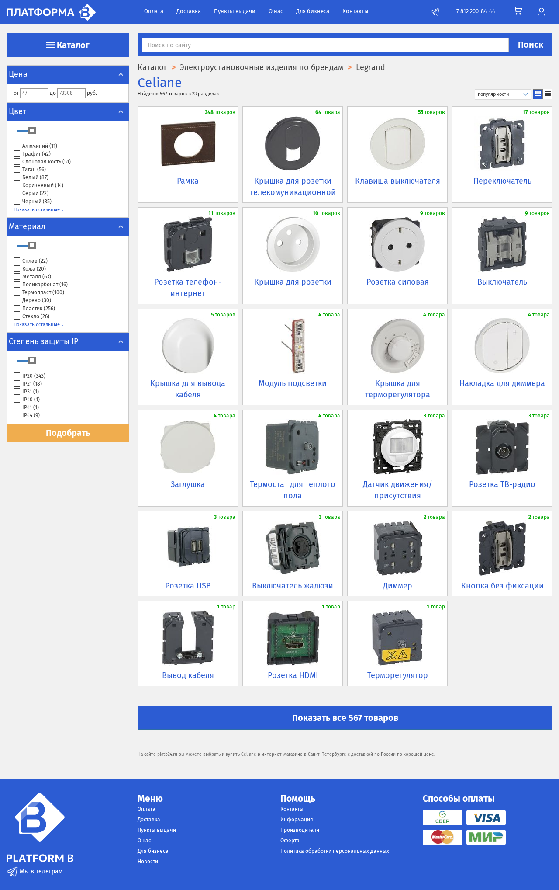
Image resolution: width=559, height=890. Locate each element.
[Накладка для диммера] (502, 346)
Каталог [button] (72, 45)
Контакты (355, 11)
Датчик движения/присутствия (397, 490)
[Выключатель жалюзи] (292, 548)
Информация (296, 820)
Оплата (153, 11)
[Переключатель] (502, 143)
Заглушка (188, 484)
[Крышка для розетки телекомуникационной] (292, 143)
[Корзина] (518, 11)
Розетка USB (188, 586)
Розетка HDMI (293, 675)
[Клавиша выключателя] (397, 143)
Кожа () (34, 269)
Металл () (36, 277)
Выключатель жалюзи (292, 586)
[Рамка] (188, 143)
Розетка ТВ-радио (502, 484)
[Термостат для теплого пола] (292, 447)
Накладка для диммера (502, 383)
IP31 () (30, 392)
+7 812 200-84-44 (474, 11)
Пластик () (38, 309)
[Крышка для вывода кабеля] (188, 346)
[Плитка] (538, 94)
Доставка (188, 11)
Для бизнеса (312, 11)
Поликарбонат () (45, 285)
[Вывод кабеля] (188, 638)
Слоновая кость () (46, 162)
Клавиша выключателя (397, 181)
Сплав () (35, 261)
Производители (299, 830)
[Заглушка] (188, 447)
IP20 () (33, 376)
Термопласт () (43, 292)
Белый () (35, 177)
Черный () (37, 201)
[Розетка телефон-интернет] (188, 244)
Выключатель (502, 282)
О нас (276, 11)
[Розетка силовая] (397, 244)
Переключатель (502, 181)
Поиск (530, 44)
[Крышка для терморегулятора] (397, 346)
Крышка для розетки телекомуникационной (293, 186)
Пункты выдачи (234, 11)
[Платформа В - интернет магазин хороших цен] (51, 11)
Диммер (397, 586)
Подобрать (68, 433)
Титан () (34, 170)
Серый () (35, 193)
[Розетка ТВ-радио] (502, 447)
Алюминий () (39, 146)
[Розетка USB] (188, 548)
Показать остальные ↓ (39, 209)
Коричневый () (42, 185)
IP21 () (32, 384)
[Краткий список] (547, 94)
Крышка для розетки (292, 282)
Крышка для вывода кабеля (187, 389)
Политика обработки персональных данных (334, 851)
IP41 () (30, 407)
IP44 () (31, 415)
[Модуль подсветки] (292, 346)
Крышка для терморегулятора (397, 389)
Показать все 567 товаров (345, 718)
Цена (18, 74)
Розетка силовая (397, 282)
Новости (148, 862)
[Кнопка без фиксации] (502, 548)
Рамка (188, 181)
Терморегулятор (397, 675)
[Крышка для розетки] (292, 244)
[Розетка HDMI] (292, 638)
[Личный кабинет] (541, 12)
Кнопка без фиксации (502, 586)
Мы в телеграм (40, 871)
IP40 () (31, 399)
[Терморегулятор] (397, 638)
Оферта (290, 841)
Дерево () (36, 300)
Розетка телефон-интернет (187, 287)
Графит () (36, 154)
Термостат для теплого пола (292, 490)
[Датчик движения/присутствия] (397, 447)
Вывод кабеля (188, 675)
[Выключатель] (502, 244)
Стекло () (35, 316)
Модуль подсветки (293, 383)
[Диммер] (397, 548)
